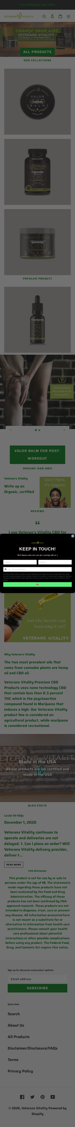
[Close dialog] (73, 536)
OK (37, 584)
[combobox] (7, 569)
